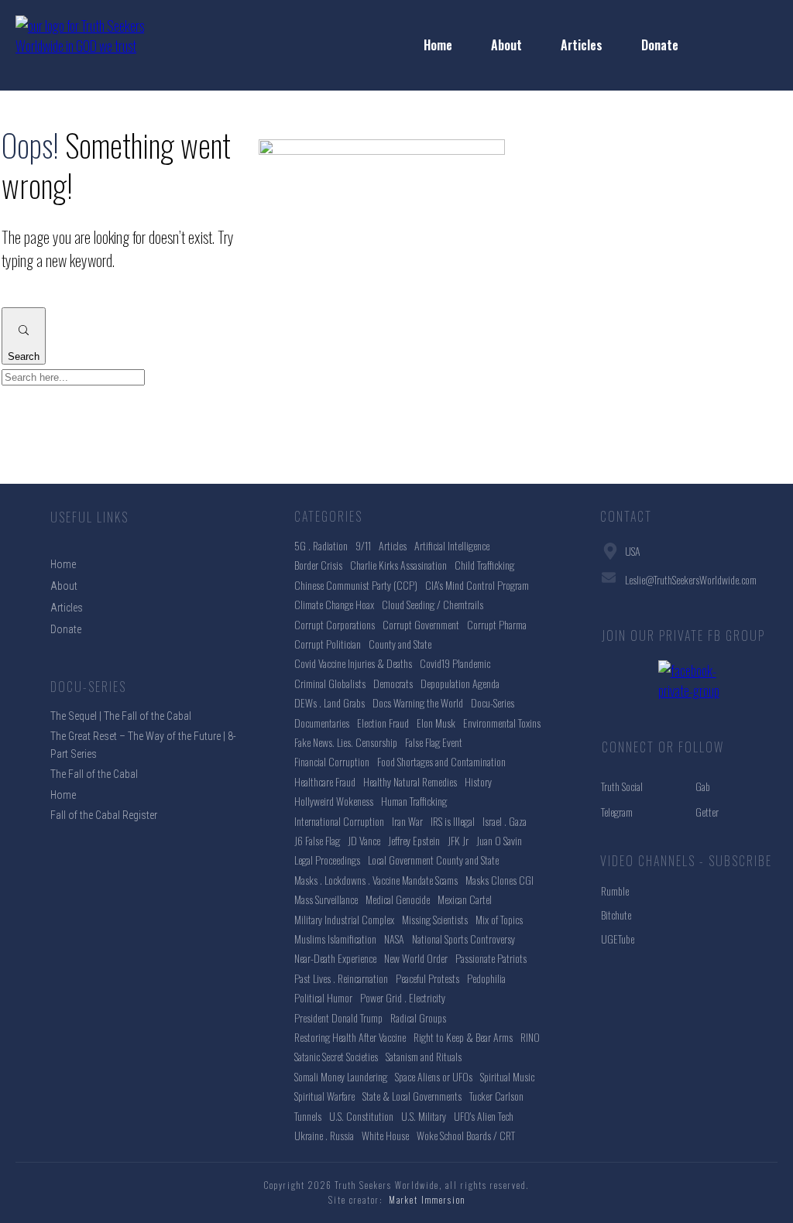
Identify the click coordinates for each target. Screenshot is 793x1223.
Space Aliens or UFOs (433, 1076)
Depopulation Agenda (460, 683)
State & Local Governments (412, 1096)
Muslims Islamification (335, 938)
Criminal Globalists (330, 683)
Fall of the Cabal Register (103, 815)
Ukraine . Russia (324, 1135)
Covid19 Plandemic (455, 663)
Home (63, 795)
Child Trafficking (484, 565)
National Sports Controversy (463, 938)
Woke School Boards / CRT (466, 1135)
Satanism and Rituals (424, 1056)
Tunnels (307, 1116)
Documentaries (321, 722)
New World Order (416, 958)
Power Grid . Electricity (402, 997)
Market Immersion (427, 1200)
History (478, 781)
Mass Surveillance (326, 899)
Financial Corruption (331, 761)
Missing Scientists (435, 919)
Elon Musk (436, 722)
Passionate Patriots (491, 958)
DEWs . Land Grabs (329, 702)
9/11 (363, 545)
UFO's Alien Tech (483, 1116)
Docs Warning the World (417, 702)
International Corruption (339, 821)
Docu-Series (492, 702)
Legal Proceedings (327, 859)
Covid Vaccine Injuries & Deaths (353, 663)
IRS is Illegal (453, 821)
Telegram (617, 811)
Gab (702, 786)
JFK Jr (458, 840)
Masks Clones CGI (499, 880)
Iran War (407, 821)
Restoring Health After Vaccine (350, 1037)
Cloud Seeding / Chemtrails (432, 604)
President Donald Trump (338, 1017)
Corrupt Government (421, 624)
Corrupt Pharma (497, 624)
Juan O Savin (499, 840)
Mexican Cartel (465, 899)
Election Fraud (383, 722)
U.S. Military (423, 1116)
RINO (530, 1037)
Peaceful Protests (427, 978)
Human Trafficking (414, 801)
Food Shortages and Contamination (441, 761)
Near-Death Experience (335, 958)
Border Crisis (318, 565)
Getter (707, 811)
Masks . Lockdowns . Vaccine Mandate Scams (376, 880)
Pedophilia (486, 978)
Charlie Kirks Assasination (398, 565)
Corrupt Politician (327, 643)
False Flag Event (433, 742)
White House (385, 1135)
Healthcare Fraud (324, 781)
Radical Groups (418, 1017)
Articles (393, 545)
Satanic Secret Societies (336, 1056)
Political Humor (323, 997)
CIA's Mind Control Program (477, 585)
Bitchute (616, 914)
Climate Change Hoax (334, 604)
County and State (400, 643)
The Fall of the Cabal (94, 774)
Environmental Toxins (502, 722)
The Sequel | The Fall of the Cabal (120, 716)
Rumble (615, 890)
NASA (394, 938)
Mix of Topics (499, 919)
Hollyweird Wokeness (333, 801)
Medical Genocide (398, 899)
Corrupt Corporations (334, 624)
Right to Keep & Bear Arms (463, 1037)
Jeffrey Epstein (414, 840)
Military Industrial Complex (344, 919)
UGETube (617, 938)
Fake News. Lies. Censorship (345, 742)
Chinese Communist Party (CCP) (355, 585)
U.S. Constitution (361, 1116)
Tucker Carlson (496, 1096)
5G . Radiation (321, 545)
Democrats (393, 683)
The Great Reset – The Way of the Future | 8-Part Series (143, 744)
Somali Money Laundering (340, 1076)
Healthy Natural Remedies (410, 781)
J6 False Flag (317, 840)
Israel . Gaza (504, 821)
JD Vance (364, 840)
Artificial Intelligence (451, 545)
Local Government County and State (433, 859)
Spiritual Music (507, 1076)
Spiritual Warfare (324, 1096)
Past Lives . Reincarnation (341, 978)
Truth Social (622, 786)
